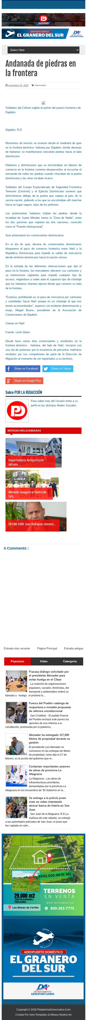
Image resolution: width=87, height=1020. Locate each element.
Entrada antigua (73, 648)
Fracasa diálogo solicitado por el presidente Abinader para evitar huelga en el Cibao (49, 675)
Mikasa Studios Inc (61, 1014)
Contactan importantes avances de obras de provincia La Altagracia (49, 770)
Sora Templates (38, 1014)
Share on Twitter (61, 368)
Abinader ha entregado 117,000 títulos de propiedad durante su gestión (49, 738)
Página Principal (47, 648)
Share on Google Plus (27, 380)
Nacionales (40, 85)
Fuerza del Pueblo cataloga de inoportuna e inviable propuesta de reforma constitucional (50, 707)
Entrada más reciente (17, 648)
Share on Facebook (26, 368)
